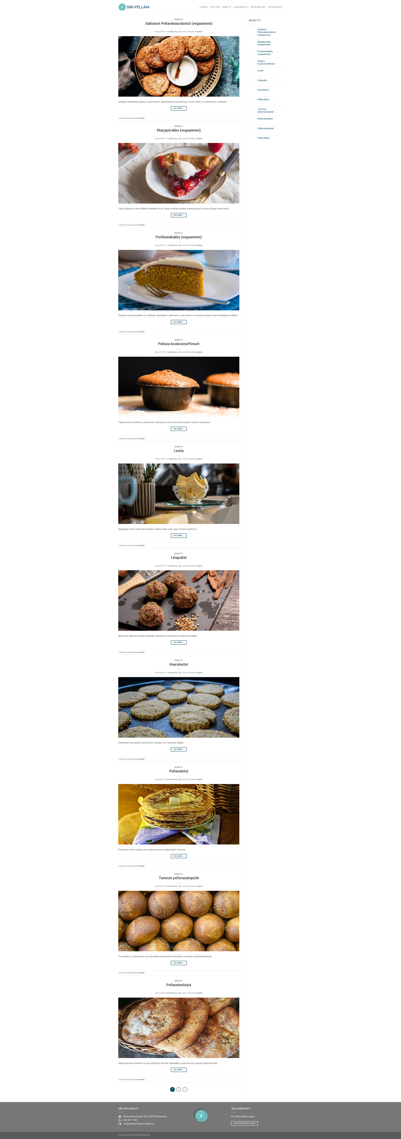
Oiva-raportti (241, 7)
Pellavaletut (178, 771)
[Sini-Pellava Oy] (134, 7)
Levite (179, 451)
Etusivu (204, 7)
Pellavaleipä (263, 138)
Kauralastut (179, 664)
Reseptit (227, 7)
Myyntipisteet (258, 7)
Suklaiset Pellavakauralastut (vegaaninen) (178, 23)
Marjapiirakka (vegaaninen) (179, 130)
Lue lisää (178, 108)
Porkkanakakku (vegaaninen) (179, 237)
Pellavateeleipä (178, 985)
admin (200, 32)
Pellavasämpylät (266, 128)
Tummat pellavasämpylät (179, 878)
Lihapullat (179, 558)
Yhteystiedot (275, 7)
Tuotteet (215, 7)
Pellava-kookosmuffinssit (178, 344)
